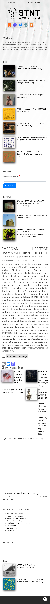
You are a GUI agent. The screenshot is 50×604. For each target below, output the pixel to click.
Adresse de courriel (11, 176)
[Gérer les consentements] (45, 599)
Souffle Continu (19, 518)
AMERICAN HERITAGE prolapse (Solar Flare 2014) (18, 377)
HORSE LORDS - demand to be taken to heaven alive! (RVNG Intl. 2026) (31, 580)
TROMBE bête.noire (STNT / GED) (20, 493)
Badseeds (17, 521)
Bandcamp (11, 528)
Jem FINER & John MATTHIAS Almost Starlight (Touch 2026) (31, 81)
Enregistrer (10, 185)
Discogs (10, 530)
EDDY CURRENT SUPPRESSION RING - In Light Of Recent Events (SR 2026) (32, 138)
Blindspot (18, 516)
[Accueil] (24, 13)
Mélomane (19, 513)
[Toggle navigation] (38, 25)
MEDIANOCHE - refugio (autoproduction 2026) (26, 566)
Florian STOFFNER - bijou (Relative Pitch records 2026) (30, 124)
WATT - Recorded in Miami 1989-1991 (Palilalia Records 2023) (31, 110)
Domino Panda (24, 523)
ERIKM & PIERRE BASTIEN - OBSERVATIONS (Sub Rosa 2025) (29, 67)
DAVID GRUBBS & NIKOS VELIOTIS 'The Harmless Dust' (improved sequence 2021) (30, 203)
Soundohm (11, 525)
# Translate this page (33, 2)
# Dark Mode (12, 2)
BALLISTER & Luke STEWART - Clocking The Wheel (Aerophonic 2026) (29, 153)
